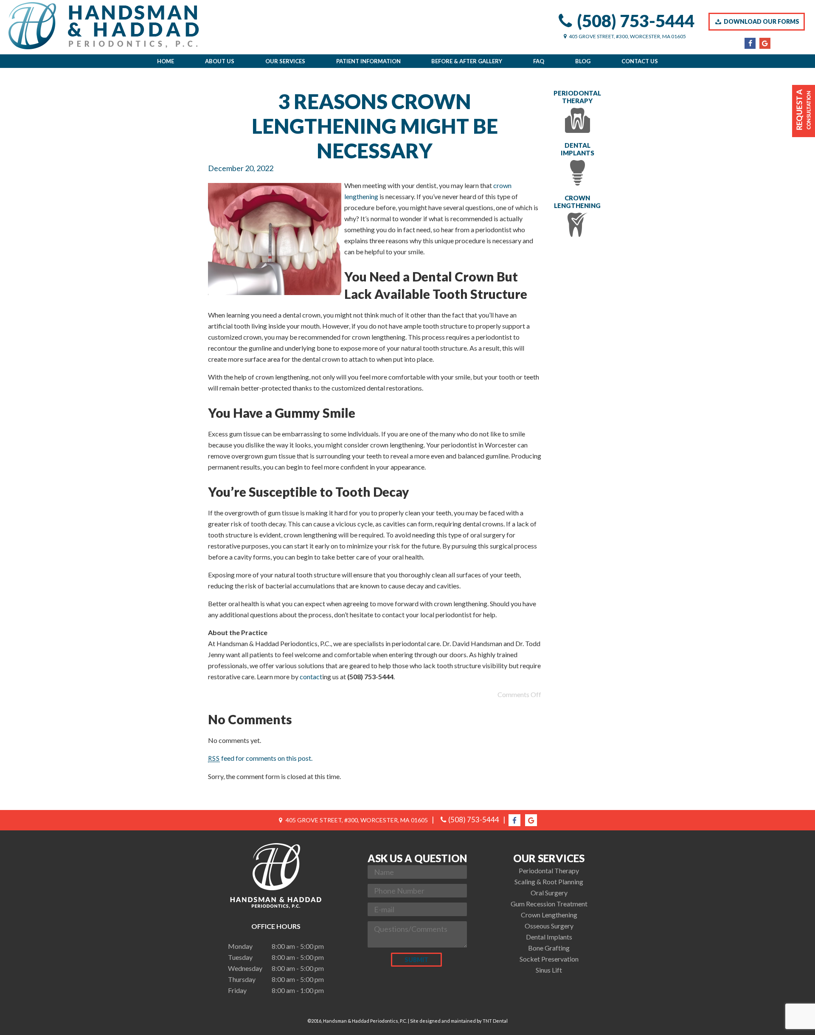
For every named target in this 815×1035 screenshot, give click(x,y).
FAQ (538, 61)
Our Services (285, 61)
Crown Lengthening (577, 201)
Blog (582, 61)
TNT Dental (495, 1021)
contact (311, 676)
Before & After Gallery (466, 61)
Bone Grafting (549, 948)
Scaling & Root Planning (548, 882)
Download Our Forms (760, 21)
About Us (219, 61)
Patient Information (368, 61)
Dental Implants (577, 149)
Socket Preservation (549, 959)
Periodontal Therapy (577, 96)
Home (165, 61)
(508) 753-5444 (635, 21)
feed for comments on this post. (260, 758)
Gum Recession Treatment (549, 904)
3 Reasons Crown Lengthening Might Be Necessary (375, 126)
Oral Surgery (549, 893)
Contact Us (639, 61)
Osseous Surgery (549, 926)
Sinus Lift (549, 970)
